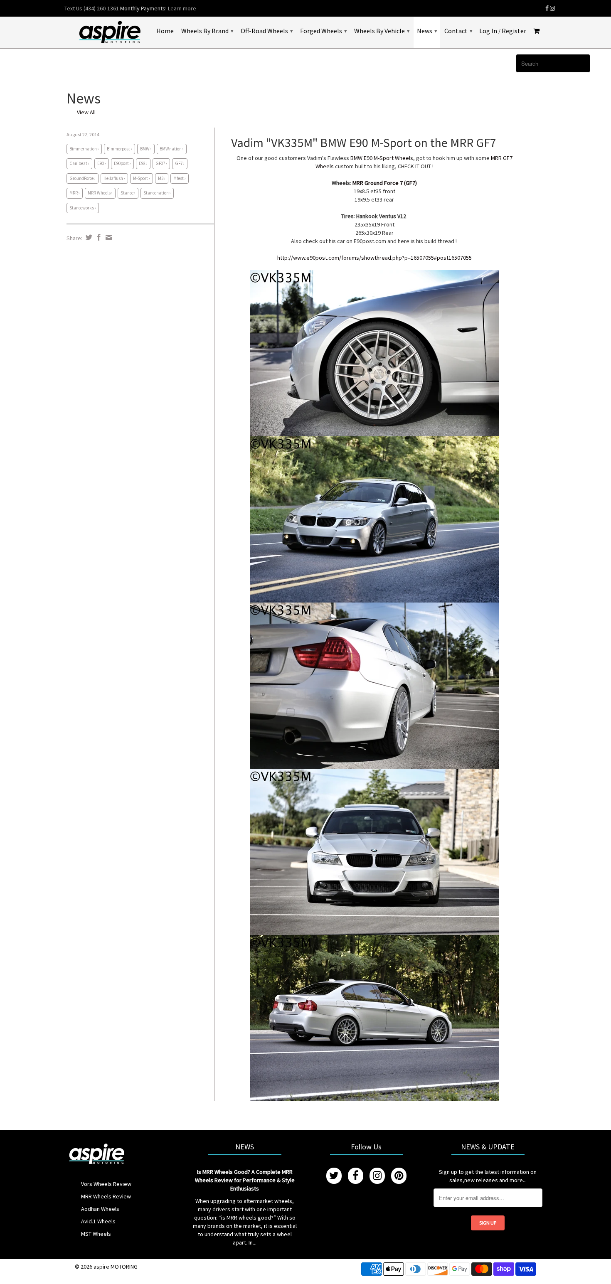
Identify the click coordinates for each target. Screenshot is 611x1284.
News (427, 31)
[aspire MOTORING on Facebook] (547, 8)
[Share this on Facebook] (98, 237)
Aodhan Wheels (100, 1209)
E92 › (143, 163)
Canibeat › (79, 163)
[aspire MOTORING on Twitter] (334, 1176)
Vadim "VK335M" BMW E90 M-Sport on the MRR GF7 (363, 142)
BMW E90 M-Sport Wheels (381, 158)
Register (514, 31)
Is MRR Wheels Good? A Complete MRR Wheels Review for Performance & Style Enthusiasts (245, 1180)
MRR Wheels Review (106, 1196)
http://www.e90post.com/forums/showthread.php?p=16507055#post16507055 (374, 257)
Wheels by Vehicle (381, 31)
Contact (458, 31)
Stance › (128, 193)
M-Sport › (141, 178)
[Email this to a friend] (107, 237)
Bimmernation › (84, 149)
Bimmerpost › (119, 149)
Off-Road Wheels (267, 31)
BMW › (146, 149)
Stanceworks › (82, 208)
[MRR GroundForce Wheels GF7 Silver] (374, 353)
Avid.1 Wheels (98, 1221)
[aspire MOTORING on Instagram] (552, 8)
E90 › (101, 163)
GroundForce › (82, 178)
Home (165, 31)
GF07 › (161, 163)
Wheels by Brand (207, 31)
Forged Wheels (323, 31)
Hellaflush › (114, 178)
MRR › (74, 193)
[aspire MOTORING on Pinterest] (399, 1176)
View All (86, 112)
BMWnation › (172, 149)
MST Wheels (96, 1233)
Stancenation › (157, 193)
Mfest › (179, 178)
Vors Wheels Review (106, 1184)
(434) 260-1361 (101, 8)
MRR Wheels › (100, 193)
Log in (488, 31)
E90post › (122, 163)
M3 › (161, 178)
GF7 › (180, 163)
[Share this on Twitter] (88, 237)
